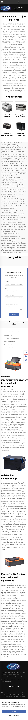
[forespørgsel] (26, 352)
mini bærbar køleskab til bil (11, 338)
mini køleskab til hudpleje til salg (13, 332)
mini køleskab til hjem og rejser (12, 348)
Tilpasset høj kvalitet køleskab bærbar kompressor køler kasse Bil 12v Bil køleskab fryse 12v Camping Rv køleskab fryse (7, 134)
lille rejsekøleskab (8, 344)
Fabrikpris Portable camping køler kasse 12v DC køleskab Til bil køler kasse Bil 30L (7, 116)
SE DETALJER (7, 107)
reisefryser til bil (8, 335)
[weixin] (26, 360)
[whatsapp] (26, 356)
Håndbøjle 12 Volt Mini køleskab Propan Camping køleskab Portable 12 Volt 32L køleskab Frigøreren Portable (21, 116)
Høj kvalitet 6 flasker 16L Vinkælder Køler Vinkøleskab (21, 134)
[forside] (6, 8)
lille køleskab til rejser (9, 341)
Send (14, 314)
